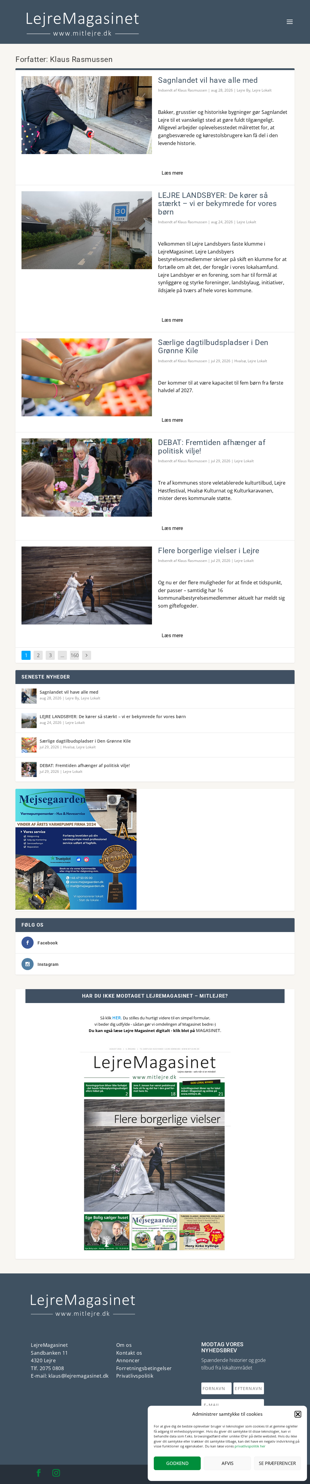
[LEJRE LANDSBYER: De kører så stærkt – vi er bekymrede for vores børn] (86, 230)
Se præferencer (277, 1463)
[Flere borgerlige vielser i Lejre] (86, 585)
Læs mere (172, 173)
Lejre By (243, 90)
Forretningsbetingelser (144, 1368)
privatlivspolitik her (250, 1446)
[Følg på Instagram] (56, 1473)
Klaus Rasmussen (192, 90)
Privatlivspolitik (134, 1376)
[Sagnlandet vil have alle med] (86, 115)
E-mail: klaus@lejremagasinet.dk (70, 1376)
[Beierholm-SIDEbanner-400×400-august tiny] (76, 908)
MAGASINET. (208, 1030)
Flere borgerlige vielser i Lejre (208, 550)
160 (75, 655)
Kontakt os (129, 1353)
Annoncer (128, 1360)
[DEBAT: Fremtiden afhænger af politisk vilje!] (86, 477)
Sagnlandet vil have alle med (208, 80)
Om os (124, 1345)
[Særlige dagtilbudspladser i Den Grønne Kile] (86, 377)
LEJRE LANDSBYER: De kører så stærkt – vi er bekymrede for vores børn (217, 203)
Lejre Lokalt (262, 90)
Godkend (177, 1463)
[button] (298, 1414)
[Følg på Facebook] (38, 1473)
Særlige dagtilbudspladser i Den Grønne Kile (213, 346)
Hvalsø (240, 360)
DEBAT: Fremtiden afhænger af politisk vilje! (211, 446)
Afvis (227, 1463)
